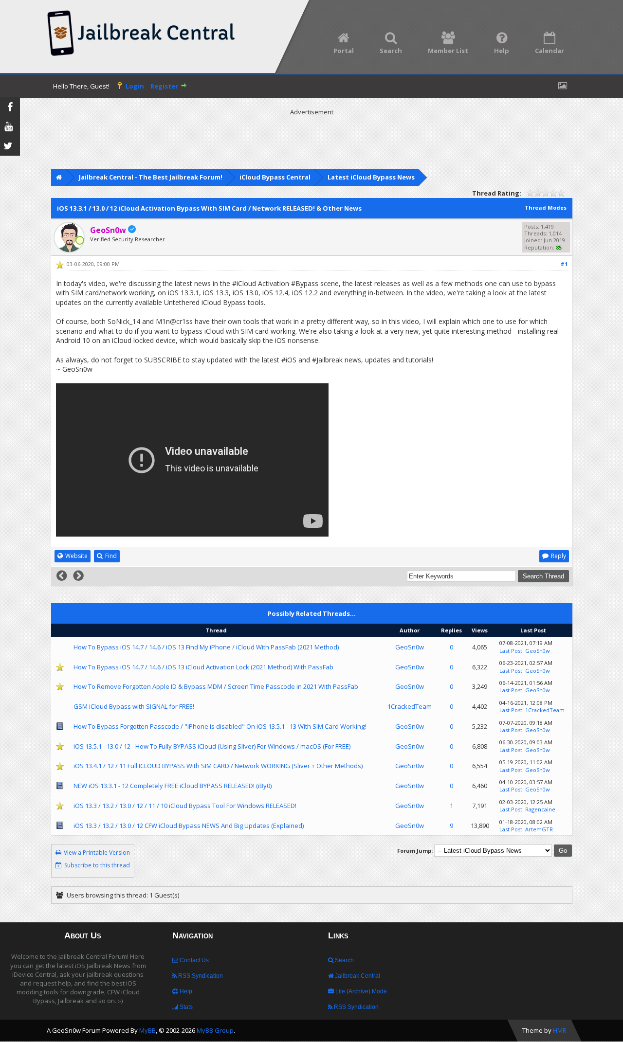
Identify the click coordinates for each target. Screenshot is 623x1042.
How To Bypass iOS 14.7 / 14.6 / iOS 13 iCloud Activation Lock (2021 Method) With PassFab (203, 667)
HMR (560, 1030)
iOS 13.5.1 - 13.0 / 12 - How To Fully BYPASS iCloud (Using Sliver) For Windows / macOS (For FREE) (211, 746)
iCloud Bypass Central (275, 177)
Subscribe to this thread (97, 865)
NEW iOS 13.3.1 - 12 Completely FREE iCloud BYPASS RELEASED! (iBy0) (172, 785)
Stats (185, 1007)
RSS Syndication (200, 975)
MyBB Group (215, 1030)
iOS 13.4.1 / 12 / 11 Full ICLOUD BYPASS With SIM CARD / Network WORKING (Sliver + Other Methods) (218, 765)
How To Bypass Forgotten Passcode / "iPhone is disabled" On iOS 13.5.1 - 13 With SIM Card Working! (219, 726)
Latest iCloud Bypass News (371, 177)
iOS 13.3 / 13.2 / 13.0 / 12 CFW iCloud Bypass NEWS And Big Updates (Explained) (188, 825)
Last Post (510, 650)
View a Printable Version (97, 852)
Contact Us (193, 960)
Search (343, 960)
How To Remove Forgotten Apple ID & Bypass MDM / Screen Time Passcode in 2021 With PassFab (215, 686)
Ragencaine (540, 809)
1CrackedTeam (409, 706)
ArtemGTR (539, 829)
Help (185, 991)
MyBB (147, 1030)
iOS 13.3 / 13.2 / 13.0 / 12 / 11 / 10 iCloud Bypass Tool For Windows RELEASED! (184, 805)
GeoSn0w (409, 647)
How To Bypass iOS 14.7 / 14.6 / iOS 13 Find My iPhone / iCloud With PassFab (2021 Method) (206, 647)
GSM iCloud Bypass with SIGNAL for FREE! (133, 706)
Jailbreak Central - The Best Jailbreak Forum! (150, 177)
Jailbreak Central (356, 975)
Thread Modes (546, 207)
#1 (564, 264)
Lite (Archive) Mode (360, 991)
